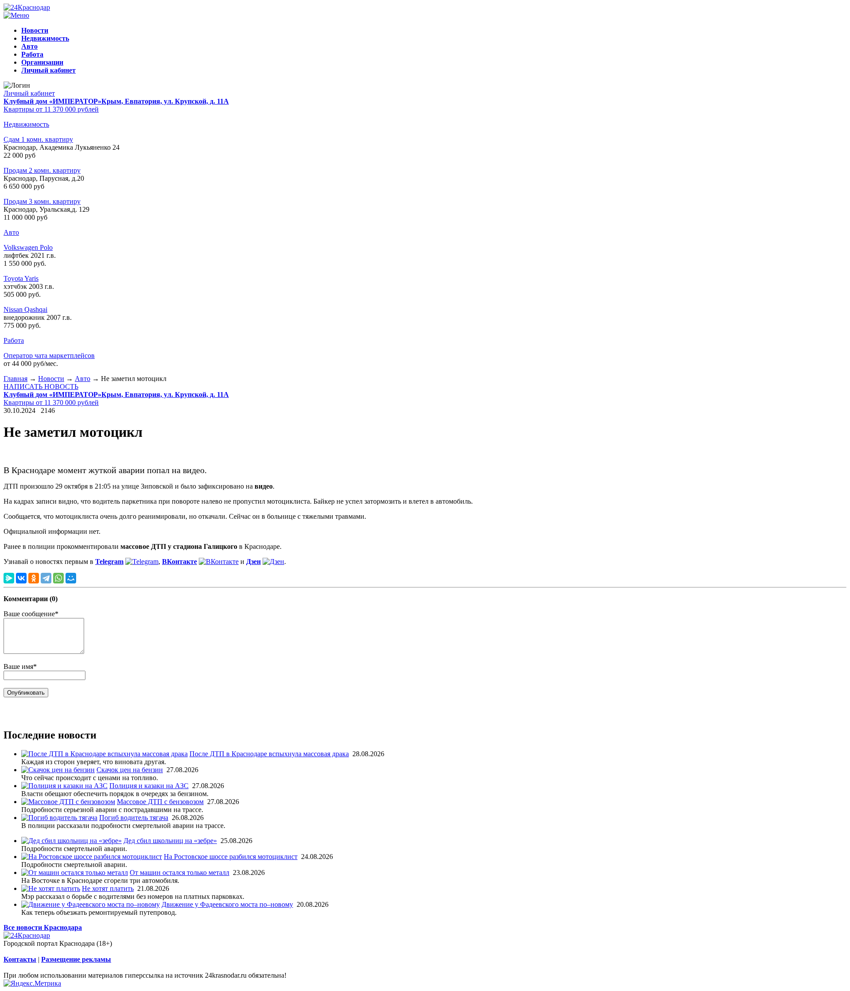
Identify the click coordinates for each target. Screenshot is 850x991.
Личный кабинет (29, 93)
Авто (11, 232)
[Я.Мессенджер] (9, 578)
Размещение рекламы (76, 959)
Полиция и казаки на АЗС (149, 785)
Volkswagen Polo (28, 247)
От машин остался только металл (179, 872)
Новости (51, 378)
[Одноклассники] (33, 578)
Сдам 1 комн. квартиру (38, 139)
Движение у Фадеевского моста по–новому (227, 904)
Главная (15, 378)
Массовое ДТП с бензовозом (160, 801)
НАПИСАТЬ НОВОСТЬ (41, 386)
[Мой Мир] (71, 578)
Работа (14, 340)
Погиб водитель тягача (133, 817)
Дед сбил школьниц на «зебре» (170, 840)
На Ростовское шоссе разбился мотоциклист (231, 856)
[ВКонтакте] (21, 578)
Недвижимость (26, 124)
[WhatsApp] (58, 578)
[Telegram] (46, 578)
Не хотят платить (108, 888)
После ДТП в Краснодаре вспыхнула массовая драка (269, 754)
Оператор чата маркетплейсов (49, 355)
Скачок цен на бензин (130, 769)
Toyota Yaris (21, 278)
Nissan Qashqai (25, 309)
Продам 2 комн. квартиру (42, 170)
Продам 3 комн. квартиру (42, 201)
